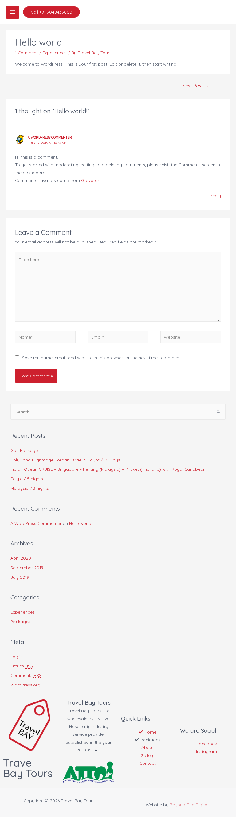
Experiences (54, 52)
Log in (16, 656)
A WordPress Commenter (50, 137)
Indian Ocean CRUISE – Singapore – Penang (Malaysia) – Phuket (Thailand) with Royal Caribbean (108, 469)
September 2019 (26, 567)
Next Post (195, 86)
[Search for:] (118, 411)
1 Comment (26, 52)
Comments (25, 675)
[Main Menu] (12, 12)
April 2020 (20, 558)
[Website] (190, 337)
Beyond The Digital (189, 804)
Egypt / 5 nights (26, 478)
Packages (20, 621)
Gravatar (90, 180)
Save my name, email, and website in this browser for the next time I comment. (102, 357)
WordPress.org (25, 684)
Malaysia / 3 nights (29, 488)
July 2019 (19, 577)
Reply (215, 195)
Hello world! (80, 523)
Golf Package (24, 450)
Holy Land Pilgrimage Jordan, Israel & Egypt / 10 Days (65, 459)
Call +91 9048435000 (51, 11)
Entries (21, 665)
